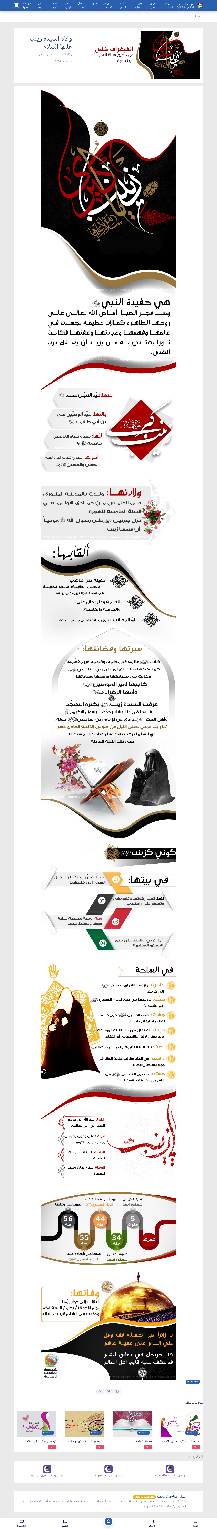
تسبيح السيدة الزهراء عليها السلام (181, 1441)
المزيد (196, 1447)
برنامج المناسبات (168, 6)
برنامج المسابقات (107, 6)
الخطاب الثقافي (122, 6)
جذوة (94, 4)
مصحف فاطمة (144, 1441)
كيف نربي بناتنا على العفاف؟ (40, 1441)
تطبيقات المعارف (138, 6)
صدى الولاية (68, 6)
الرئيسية (198, 16)
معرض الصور (153, 6)
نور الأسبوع (42, 6)
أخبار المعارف (82, 6)
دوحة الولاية (54, 6)
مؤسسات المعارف (26, 6)
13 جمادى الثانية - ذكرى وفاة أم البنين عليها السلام (84, 1441)
